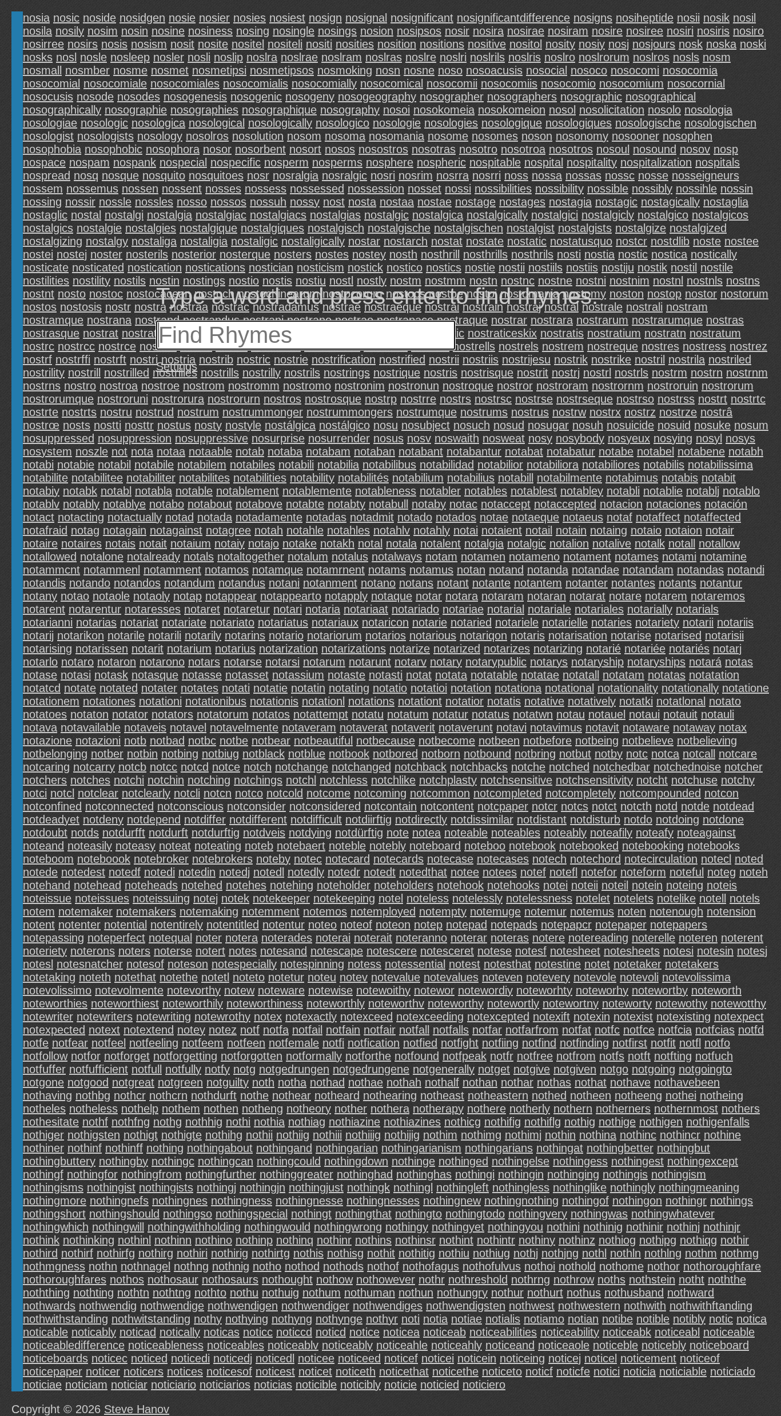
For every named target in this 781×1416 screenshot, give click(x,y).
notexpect (739, 1016)
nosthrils (532, 254)
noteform (643, 872)
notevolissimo (57, 990)
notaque (391, 596)
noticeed (359, 1358)
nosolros (207, 136)
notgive (531, 1069)
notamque (277, 569)
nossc (620, 175)
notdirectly (421, 819)
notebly (387, 845)
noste (707, 241)
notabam (328, 451)
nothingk (368, 1187)
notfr (501, 1056)
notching (209, 780)
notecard (347, 859)
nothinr (334, 1240)
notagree (228, 530)
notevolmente (129, 990)
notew (239, 990)
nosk (691, 44)
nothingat (559, 1148)
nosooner (635, 136)
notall (681, 543)
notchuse (694, 780)
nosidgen (142, 17)
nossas (583, 175)
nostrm (669, 372)
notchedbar (621, 767)
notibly (689, 1319)
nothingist (111, 1187)
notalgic (526, 543)
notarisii (724, 635)
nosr (258, 175)
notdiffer (205, 819)
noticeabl (677, 1332)
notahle (305, 530)
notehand (46, 885)
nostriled (729, 359)
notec (308, 859)
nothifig (502, 1121)
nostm (405, 280)
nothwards (49, 1305)
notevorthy (194, 990)
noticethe (455, 1371)
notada (214, 517)
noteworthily (192, 1003)
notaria (322, 609)
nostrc (38, 346)
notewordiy (485, 990)
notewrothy (222, 1016)
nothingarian (347, 1148)
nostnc (518, 280)
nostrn (707, 372)
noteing (684, 885)
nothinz (577, 1240)
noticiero (484, 1384)
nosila (37, 31)
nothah (403, 1082)
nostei (38, 254)
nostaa (397, 201)
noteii (584, 885)
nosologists (105, 136)
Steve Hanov (136, 1409)
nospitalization (656, 162)
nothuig (280, 1292)
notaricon (385, 622)
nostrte (40, 412)
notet (597, 964)
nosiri (680, 31)
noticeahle (402, 1345)
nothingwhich (56, 1227)
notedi (159, 872)
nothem (181, 1108)
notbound (487, 753)
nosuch (471, 425)
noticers (143, 1371)
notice (364, 1332)
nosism (149, 44)
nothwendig (108, 1305)
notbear (271, 740)
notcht (652, 780)
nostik (652, 267)
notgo (614, 1069)
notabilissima (720, 464)
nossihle (696, 188)
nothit (381, 1253)
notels (745, 898)
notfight (460, 1043)
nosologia (708, 109)
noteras (510, 937)
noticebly (663, 1345)
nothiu (454, 1253)
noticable (45, 1332)
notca (665, 753)
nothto (210, 1292)
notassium (298, 675)
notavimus (556, 727)
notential (125, 924)
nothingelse (520, 1161)
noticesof (229, 1371)
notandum (189, 583)
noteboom (48, 859)
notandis (44, 583)
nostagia (570, 201)
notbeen (499, 740)
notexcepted (498, 1016)
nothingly (632, 1187)
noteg (721, 872)
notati (236, 688)
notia (435, 1319)
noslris (524, 57)
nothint (456, 1240)
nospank (134, 162)
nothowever (385, 1279)
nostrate (143, 333)
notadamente (269, 517)
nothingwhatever (673, 1213)
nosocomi (635, 70)
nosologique (511, 123)
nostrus (530, 412)
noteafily (611, 832)
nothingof (585, 1200)
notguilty (227, 1082)
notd (666, 806)
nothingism (678, 1174)
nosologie (397, 123)
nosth (403, 254)
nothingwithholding (194, 1227)
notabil (114, 464)
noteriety (45, 951)
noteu (322, 977)
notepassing (53, 937)
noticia (639, 1371)
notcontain (390, 806)
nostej (72, 254)
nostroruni (122, 399)
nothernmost (686, 1108)
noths (611, 1279)
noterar (469, 937)
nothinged (463, 1161)
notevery (548, 977)
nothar (517, 1082)
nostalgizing (52, 241)
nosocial (546, 70)
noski (753, 44)
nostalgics (48, 228)
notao (75, 596)
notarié (603, 648)
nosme (130, 70)
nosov (695, 149)
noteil (614, 885)
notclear (98, 793)
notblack (263, 753)
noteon (393, 924)
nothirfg (116, 1253)
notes (243, 951)
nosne (419, 70)
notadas (326, 517)
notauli (717, 714)
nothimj (523, 1135)
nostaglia (725, 201)
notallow (719, 543)
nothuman (369, 1292)
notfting (673, 1056)
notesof (145, 964)
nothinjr (721, 1227)
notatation (714, 675)
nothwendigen (243, 1305)
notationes (109, 701)
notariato (232, 622)
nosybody (580, 438)
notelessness (539, 898)
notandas (700, 569)
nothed (549, 1095)
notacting (81, 517)
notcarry (94, 767)
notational (569, 688)
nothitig (417, 1253)
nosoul (612, 149)
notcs (574, 806)
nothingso (187, 1213)
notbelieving (707, 740)
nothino (213, 1240)
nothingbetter (620, 1148)
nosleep (130, 57)
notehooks (513, 885)
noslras (383, 57)
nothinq (294, 1240)
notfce (639, 1029)
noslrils (487, 57)
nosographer (452, 96)
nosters (293, 254)
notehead (97, 885)
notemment (271, 911)
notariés (689, 648)
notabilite (45, 477)
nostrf (37, 359)
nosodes (138, 96)
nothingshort (54, 1213)
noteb (259, 845)
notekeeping (344, 898)
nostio (244, 280)
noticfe (573, 1371)
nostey (369, 254)
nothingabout (220, 1148)
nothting (93, 1292)
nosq (86, 175)
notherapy (438, 1108)
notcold (284, 793)
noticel (600, 1358)
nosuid (674, 425)
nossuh (268, 201)
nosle (93, 57)
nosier (214, 17)
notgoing (653, 1069)
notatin (308, 688)
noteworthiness (264, 1003)
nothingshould (124, 1213)
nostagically (670, 201)
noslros (651, 57)
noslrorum (604, 57)
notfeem (203, 1043)
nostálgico (344, 425)
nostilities (46, 280)
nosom (304, 136)
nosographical (660, 96)
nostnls (705, 280)
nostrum (198, 412)
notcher (743, 767)
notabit (719, 477)
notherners (623, 1108)
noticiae (42, 1384)
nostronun (413, 385)
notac (463, 504)
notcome (328, 793)
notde (695, 806)
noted (749, 859)
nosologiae (50, 123)
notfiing (500, 1043)
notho (267, 1266)
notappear (231, 596)
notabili (296, 464)
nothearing (390, 1095)
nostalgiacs (278, 215)
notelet (593, 898)
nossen (140, 188)
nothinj (683, 1227)
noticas (222, 1332)
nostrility (44, 372)
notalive (611, 543)
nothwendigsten (465, 1305)
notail (538, 530)
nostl (341, 280)
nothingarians (499, 1148)
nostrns (42, 385)
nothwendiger (315, 1305)
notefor (599, 872)
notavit (602, 727)
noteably (565, 832)
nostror (515, 385)
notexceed (366, 1016)
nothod (302, 1266)
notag (85, 530)
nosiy (592, 44)
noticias (273, 1384)
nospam (89, 162)
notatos (271, 714)
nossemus (92, 188)
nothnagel (145, 1266)
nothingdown (356, 1161)
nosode (95, 96)
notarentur (95, 609)
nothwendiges (388, 1305)
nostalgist (531, 228)
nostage (475, 201)
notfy (217, 1069)
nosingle (293, 31)
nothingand (284, 1148)
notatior (464, 701)
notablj (702, 491)
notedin (197, 872)
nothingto (418, 1213)
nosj (618, 44)
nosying (673, 438)
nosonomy (582, 136)
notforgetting (185, 1056)
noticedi (190, 1358)
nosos (340, 149)
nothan (480, 1082)
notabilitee (97, 477)
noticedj (232, 1358)
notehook (460, 885)
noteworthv (396, 1003)
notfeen (246, 1043)
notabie (75, 464)
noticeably (347, 1345)
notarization (288, 648)
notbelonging (55, 753)
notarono (162, 661)
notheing (721, 1095)
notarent (44, 609)
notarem (666, 596)
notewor (434, 990)
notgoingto (705, 1069)
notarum (324, 661)
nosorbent (260, 149)
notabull (388, 504)
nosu (385, 425)
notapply (346, 596)
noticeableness (166, 1345)
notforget (127, 1056)
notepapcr (566, 924)
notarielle (565, 622)
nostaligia (204, 241)
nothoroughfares (64, 1279)
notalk (650, 543)
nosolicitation (611, 109)
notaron (116, 661)
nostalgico (662, 215)
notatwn (533, 714)
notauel (606, 714)
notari (287, 609)
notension (731, 911)
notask (111, 675)
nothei (681, 1095)
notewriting (163, 1016)
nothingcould (289, 1161)
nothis (308, 1253)
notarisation (577, 635)
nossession (376, 188)
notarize (409, 648)
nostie (480, 267)
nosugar (548, 425)
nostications (215, 267)
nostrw (569, 412)
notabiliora (553, 464)
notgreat (133, 1082)
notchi (129, 780)
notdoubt (45, 832)
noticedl (275, 1358)
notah (268, 530)
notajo (263, 543)
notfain (343, 1029)
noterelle (653, 937)
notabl (116, 491)
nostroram (562, 385)
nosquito (163, 175)
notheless (93, 1108)
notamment (172, 569)
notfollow (45, 1056)
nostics (443, 267)
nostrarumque (667, 320)
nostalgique (208, 228)
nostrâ (716, 412)
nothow (334, 1279)
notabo (166, 504)
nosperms (337, 162)
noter (209, 937)
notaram (502, 596)
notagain (124, 530)
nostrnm (747, 372)
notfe (36, 1043)
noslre (420, 57)
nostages (522, 201)
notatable (494, 675)
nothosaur (173, 1279)
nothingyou (515, 1227)
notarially (649, 609)
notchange (301, 767)
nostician (271, 267)
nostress (704, 346)
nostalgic (386, 215)
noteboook (103, 859)
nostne (555, 280)
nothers (741, 1108)
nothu (244, 1292)
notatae (540, 675)
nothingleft (462, 1187)
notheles (44, 1108)
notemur (545, 911)
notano (378, 583)
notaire (40, 543)
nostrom (204, 385)
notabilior (500, 464)
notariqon (483, 635)
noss (516, 175)
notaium (190, 543)
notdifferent (258, 819)
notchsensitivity (594, 780)
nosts (76, 425)
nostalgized (698, 228)
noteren (698, 937)
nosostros (383, 149)
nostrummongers (349, 412)
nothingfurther (220, 1174)
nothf (95, 1121)
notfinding (584, 1043)
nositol (525, 44)
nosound (654, 149)
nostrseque (584, 399)
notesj (752, 951)
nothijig (402, 1135)
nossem (43, 188)
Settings (176, 366)
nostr (118, 307)
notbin (142, 753)
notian (583, 1319)
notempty (443, 911)
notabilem (201, 464)
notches (90, 780)
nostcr (631, 241)
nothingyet (458, 1227)
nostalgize (640, 228)
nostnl (668, 280)
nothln (625, 1253)
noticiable (683, 1371)
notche (528, 767)
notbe (234, 740)
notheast (442, 1095)
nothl (594, 1253)
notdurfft (123, 832)
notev (354, 977)
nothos (127, 1279)
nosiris (713, 31)
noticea (401, 1332)
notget (494, 1069)
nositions (442, 44)
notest (464, 964)
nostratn (665, 333)
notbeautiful (323, 740)
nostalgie (99, 228)
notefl (563, 872)
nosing (252, 31)
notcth (636, 806)
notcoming (380, 793)
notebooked (589, 845)
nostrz (640, 412)
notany (40, 596)
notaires (81, 543)
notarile (126, 635)
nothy (208, 1319)
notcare (738, 753)
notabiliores (611, 464)
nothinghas (424, 1174)
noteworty (627, 1003)
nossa (547, 175)
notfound (417, 1056)
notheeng (638, 1095)
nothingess (580, 1161)
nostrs (455, 399)
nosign (325, 17)
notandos (137, 583)
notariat (139, 622)
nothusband (634, 1292)
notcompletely (580, 793)
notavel (188, 727)
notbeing (597, 740)
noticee (316, 1358)
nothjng (560, 1253)
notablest (534, 491)
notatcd (42, 688)
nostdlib (670, 241)
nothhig (203, 1121)
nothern (572, 1108)
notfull (147, 1069)
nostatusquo (581, 241)
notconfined (52, 806)
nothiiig (363, 1135)
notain (571, 530)
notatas (667, 675)
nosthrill (440, 254)
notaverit (413, 727)
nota (142, 451)
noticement (648, 1358)
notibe (617, 1319)
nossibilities (503, 188)
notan (471, 569)
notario (286, 635)
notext (104, 1029)
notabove (259, 504)
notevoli (639, 977)
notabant (421, 451)
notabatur (571, 451)
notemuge (495, 911)
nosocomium (631, 83)
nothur (507, 1292)
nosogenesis (195, 96)
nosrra (452, 175)
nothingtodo (475, 1213)
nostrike (611, 359)
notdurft (168, 832)
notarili (164, 635)
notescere (391, 951)
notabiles (252, 464)
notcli (187, 793)
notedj (234, 872)
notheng (262, 1108)
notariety (657, 622)
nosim (102, 31)
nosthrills (485, 254)
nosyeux (629, 438)
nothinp (254, 1240)
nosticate (46, 267)
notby (609, 753)
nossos (228, 201)
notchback (421, 767)
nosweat (504, 438)
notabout (210, 504)
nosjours (653, 44)
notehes (246, 885)
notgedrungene (371, 1069)
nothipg (657, 1240)
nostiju (617, 267)
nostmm (445, 280)
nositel (248, 44)
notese (494, 951)
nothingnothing (521, 1200)
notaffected (712, 517)
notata (451, 675)
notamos (227, 569)
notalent (440, 543)
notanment (330, 583)
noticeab (444, 1332)
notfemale (294, 1043)
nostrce (117, 346)
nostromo (307, 385)
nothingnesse (309, 1200)
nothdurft (214, 1095)
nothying (246, 1319)
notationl (323, 701)
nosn (388, 70)
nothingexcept (702, 1161)
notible (653, 1319)
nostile (716, 267)
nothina (597, 1135)
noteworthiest (125, 1003)
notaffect (658, 517)
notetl (215, 977)
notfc (607, 1029)
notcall (699, 753)
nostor (701, 293)
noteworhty (544, 990)
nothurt (545, 1292)
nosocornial (696, 83)
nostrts (79, 412)
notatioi (429, 688)
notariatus (283, 622)
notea (426, 832)
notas (739, 661)
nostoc (106, 293)
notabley (581, 491)
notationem (51, 701)
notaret (202, 609)
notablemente (317, 491)
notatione (745, 688)
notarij (38, 635)
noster (106, 254)
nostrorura (178, 399)
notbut (575, 753)
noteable (466, 832)
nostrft (110, 359)
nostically (714, 254)
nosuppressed (58, 438)
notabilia (338, 464)
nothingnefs (119, 1200)
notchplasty (448, 780)
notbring (535, 753)
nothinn (173, 1240)
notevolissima (696, 977)
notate (80, 688)
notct (604, 806)
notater (159, 688)
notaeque (535, 517)
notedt (380, 872)
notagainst (176, 530)
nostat (447, 241)
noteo (322, 924)
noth (263, 1082)
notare (625, 596)
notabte (305, 504)
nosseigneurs (705, 175)
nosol (562, 109)
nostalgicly (607, 215)
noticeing (522, 1358)
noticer (103, 1371)
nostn (483, 280)
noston (626, 293)
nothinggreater (296, 1174)
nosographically (62, 109)
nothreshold (478, 1279)
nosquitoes (216, 175)
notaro (77, 661)
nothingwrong (348, 1227)
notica (751, 1319)
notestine (558, 964)
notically (180, 1332)
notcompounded (660, 793)
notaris (528, 635)
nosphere (389, 162)
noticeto (502, 1371)
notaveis (145, 727)
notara (461, 596)
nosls (686, 57)
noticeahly (456, 1345)
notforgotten (251, 1056)
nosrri (486, 175)
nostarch (406, 241)
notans (416, 583)
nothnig (230, 1266)
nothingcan (225, 1161)
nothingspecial (252, 1213)
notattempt (320, 714)
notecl (716, 859)
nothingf (43, 1174)
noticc (258, 1332)
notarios (385, 635)
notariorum (334, 635)
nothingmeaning (699, 1187)
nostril (650, 359)
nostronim (359, 385)
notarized (456, 648)
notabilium (418, 477)
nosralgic (344, 175)
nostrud (155, 412)
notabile (154, 464)
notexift (551, 1016)
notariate (184, 622)
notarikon (80, 635)
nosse (653, 175)
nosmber (87, 70)
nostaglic (45, 215)
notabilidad (447, 464)
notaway (694, 727)
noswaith (457, 438)
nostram (687, 307)
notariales (599, 609)
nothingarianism (421, 1148)
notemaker (85, 911)
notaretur (247, 609)
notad (179, 517)
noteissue (47, 898)
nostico (404, 267)
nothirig (229, 1253)
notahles (348, 530)
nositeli (285, 44)
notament (587, 556)
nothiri (192, 1253)
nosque (120, 175)
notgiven (574, 1069)
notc (637, 753)
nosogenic (256, 96)
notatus (490, 714)
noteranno (421, 937)
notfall (414, 1029)
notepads (514, 924)
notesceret (447, 951)
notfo (717, 1043)
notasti (386, 675)
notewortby (660, 990)
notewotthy (738, 1003)
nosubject (425, 425)
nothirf (77, 1253)
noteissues (102, 898)
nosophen (687, 136)
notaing (608, 530)
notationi (160, 701)
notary (446, 661)
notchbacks (479, 767)
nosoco (589, 70)
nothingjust (316, 1187)
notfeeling (153, 1043)
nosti (569, 254)
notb (135, 740)
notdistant (542, 819)
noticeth (356, 1371)
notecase (450, 859)
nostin (164, 280)
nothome (621, 1266)
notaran (546, 596)
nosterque (245, 254)
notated (118, 688)
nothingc (173, 1161)
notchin (166, 780)
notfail (307, 1029)
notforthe (368, 1056)
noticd (331, 1332)
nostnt (38, 293)
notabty (346, 504)
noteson (188, 964)
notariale (549, 609)
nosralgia (295, 175)
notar (429, 596)
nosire (607, 31)
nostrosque (333, 399)
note (397, 832)
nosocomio (568, 83)
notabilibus (389, 464)
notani (284, 583)
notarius (235, 648)
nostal (86, 215)
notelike (676, 898)
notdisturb (595, 819)
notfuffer (44, 1069)
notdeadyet (51, 819)
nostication (154, 267)
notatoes (45, 714)
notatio (390, 688)
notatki (636, 701)
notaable (210, 451)
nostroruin (672, 385)
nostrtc (748, 399)
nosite (213, 44)
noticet (315, 1371)
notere (548, 937)
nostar (364, 241)
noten (631, 911)
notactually (134, 517)
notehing (291, 885)
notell (712, 898)
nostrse (534, 399)
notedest (83, 872)
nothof (383, 1266)
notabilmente (569, 477)
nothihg (223, 1135)
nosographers (522, 96)
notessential (415, 964)
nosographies (204, 109)
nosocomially (324, 83)
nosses (223, 188)
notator (130, 714)
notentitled (232, 924)
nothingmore (54, 1200)
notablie (663, 491)
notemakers (146, 911)
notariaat (366, 609)
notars (204, 661)
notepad (466, 924)
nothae (365, 1082)
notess (364, 964)
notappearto (290, 596)
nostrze (678, 412)
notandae (595, 569)
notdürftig (359, 832)
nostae (434, 201)
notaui (644, 714)
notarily (203, 635)
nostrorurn (234, 399)
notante (491, 583)
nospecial (183, 162)
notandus (241, 583)
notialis (502, 1319)
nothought (287, 1279)
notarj (727, 648)
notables (485, 491)
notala (401, 543)
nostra (150, 307)
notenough (676, 911)
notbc (202, 740)
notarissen (101, 648)
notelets (633, 898)
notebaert (301, 845)
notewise (330, 990)
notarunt (370, 661)
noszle (91, 451)
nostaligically (313, 241)
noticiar (129, 1384)
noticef (401, 1358)
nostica (669, 254)
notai (465, 530)
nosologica (158, 123)
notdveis (264, 832)
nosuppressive (211, 438)
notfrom (576, 1056)
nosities (355, 44)
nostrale (602, 307)
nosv (419, 438)
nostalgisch (336, 228)
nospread (46, 175)
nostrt (712, 399)
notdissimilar (482, 819)
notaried (471, 622)
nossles (154, 201)
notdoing (677, 819)
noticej (564, 1358)
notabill (515, 477)
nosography (350, 109)
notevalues (451, 977)
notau (570, 714)
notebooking (653, 845)
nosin (134, 31)
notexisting (683, 1016)
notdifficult (316, 819)
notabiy (41, 491)
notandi (745, 569)
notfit (663, 1043)
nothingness (241, 1200)
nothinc (638, 1135)
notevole (594, 977)
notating (349, 688)
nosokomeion (511, 109)
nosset (424, 188)
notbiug (220, 753)
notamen (483, 556)
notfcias (715, 1029)
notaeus (583, 517)
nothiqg (698, 1240)
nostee (741, 241)
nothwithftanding (711, 1305)
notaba (285, 451)
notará (705, 661)
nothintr (496, 1240)
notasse (202, 675)
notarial (505, 609)
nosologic (104, 123)
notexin (591, 1016)
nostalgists (585, 228)
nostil (684, 267)
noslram (341, 57)
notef (533, 872)
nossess (265, 188)
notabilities (259, 477)
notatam (623, 675)
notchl (301, 780)
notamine (723, 556)
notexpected (54, 1029)
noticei (437, 1358)
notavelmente (244, 727)
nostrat (100, 333)
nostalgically (497, 215)
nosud (508, 425)
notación (725, 504)
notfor (86, 1056)
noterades (286, 937)
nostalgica (437, 215)
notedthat (423, 872)
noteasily (89, 845)
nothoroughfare (722, 1266)
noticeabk (627, 1332)
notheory (308, 1108)
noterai (333, 937)
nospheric (441, 162)
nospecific (235, 162)
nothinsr (415, 1240)
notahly (431, 530)
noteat (175, 845)
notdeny (103, 819)
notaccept (506, 504)
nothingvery (537, 1213)
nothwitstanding (150, 1319)
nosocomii (452, 83)
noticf (539, 1371)
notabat (524, 451)
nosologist (48, 136)
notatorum (223, 714)
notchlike (393, 780)
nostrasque (51, 333)
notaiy (229, 543)
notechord (595, 859)
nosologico (342, 123)
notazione (47, 740)
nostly (371, 280)
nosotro (478, 149)
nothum (321, 1292)
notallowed (50, 556)
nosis (114, 44)
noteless (428, 898)
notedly (306, 872)
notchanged (361, 767)
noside (99, 17)
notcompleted (507, 793)
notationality (627, 688)
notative (544, 701)
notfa (276, 1029)
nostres (660, 346)
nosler (168, 57)
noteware (281, 990)
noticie (400, 1384)
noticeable (729, 1332)
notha (292, 1082)
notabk (80, 491)
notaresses (153, 609)
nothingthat (363, 1213)
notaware (646, 727)
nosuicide (630, 425)
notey (191, 1029)
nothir (734, 1240)
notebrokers (222, 859)
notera (241, 937)
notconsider (256, 806)
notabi (38, 464)
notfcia (675, 1029)
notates (199, 688)
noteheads (151, 885)
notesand (283, 951)
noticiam (86, 1384)
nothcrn (168, 1095)
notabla (153, 491)
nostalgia (169, 215)
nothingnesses (383, 1200)
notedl (268, 872)
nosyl (709, 438)
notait (153, 543)
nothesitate (51, 1121)
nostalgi (124, 215)
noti (410, 1319)
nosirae (525, 31)
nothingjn (262, 1187)
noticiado (732, 1371)
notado (414, 517)
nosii (688, 17)
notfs (611, 1056)
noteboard (435, 845)
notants (677, 583)
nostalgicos (720, 215)
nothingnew (452, 1200)
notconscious (190, 806)
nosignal (366, 17)
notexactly (311, 1016)
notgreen (180, 1082)
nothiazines (412, 1121)
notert (210, 951)
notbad (167, 740)
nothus (584, 1292)
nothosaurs (230, 1279)
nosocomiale (115, 83)
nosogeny (309, 96)
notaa (171, 451)
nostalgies (150, 228)
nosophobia (52, 149)
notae (494, 517)
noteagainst (706, 832)
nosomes (495, 136)
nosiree (644, 31)
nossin (736, 188)
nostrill (84, 372)
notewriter (48, 1016)
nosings (337, 31)
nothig (579, 1121)
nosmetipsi (219, 70)
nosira (488, 31)
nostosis (81, 307)
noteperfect (116, 937)
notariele (517, 622)
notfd (751, 1029)
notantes (633, 583)
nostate (485, 241)
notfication (374, 1043)
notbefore (547, 740)
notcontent (447, 806)
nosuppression (135, 438)
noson (536, 136)
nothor (663, 1266)
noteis (722, 885)
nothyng (292, 1319)
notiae (466, 1319)
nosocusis (48, 96)
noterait (373, 937)
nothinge (413, 1161)
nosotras (434, 149)
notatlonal (681, 701)
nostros (282, 399)
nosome (448, 136)
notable (194, 491)
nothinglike (580, 1187)
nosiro (748, 31)
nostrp (381, 399)
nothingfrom (151, 1174)
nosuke (712, 425)
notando (89, 583)
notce (226, 767)
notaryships (656, 661)
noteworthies (55, 1003)
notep (428, 924)
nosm (717, 57)
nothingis (625, 1174)
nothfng (130, 1121)
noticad (137, 1332)
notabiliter (151, 477)
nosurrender (339, 438)
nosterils (147, 254)
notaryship (597, 661)
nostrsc (493, 399)
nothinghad (365, 1174)
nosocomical (391, 83)
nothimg (481, 1135)
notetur (286, 977)
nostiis (582, 267)
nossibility (559, 188)
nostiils (545, 267)
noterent (742, 937)
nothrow (573, 1279)
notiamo (544, 1319)
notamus (431, 569)
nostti (107, 425)
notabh (745, 451)
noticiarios (225, 1384)
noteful (687, 872)
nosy (540, 438)
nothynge (339, 1319)
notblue (306, 753)
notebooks (713, 845)
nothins (373, 1240)
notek (235, 898)
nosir (457, 31)
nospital (543, 162)
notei (555, 885)
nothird (40, 1253)
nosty (208, 425)
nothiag (306, 1121)
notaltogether (250, 556)
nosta (362, 201)
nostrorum (728, 385)
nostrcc (76, 346)
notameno (534, 556)
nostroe (160, 385)
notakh (337, 543)
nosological (217, 123)
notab (250, 451)
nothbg (92, 1095)
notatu (368, 714)
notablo (741, 491)
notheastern (498, 1095)
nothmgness (54, 1266)
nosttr (139, 425)
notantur (721, 583)
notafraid (45, 530)
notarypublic (496, 661)
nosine (168, 31)
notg (244, 1069)
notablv (41, 504)
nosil (744, 17)
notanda (547, 569)
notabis (680, 477)
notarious (432, 635)
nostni (591, 280)
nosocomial (51, 83)
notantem (538, 583)
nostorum (744, 293)
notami (679, 556)
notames (637, 556)
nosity (560, 44)
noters (134, 951)
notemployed (383, 911)
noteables (515, 832)
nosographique (279, 109)
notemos (325, 911)
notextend (148, 1029)
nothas (554, 1082)
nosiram (568, 31)
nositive (487, 44)
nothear (291, 1095)
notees (500, 872)
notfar (487, 1029)
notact (38, 517)
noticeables (235, 1345)
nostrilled (126, 372)
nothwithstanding (65, 1319)
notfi (333, 1043)
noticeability (569, 1332)
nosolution (258, 136)
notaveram (309, 727)
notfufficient (98, 1069)
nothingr (686, 1200)
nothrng (530, 1279)
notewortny (571, 1003)
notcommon (440, 793)
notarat (587, 596)
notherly (529, 1108)
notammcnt (51, 569)
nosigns (592, 17)
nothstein (652, 1279)
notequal (170, 937)
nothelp (139, 1108)
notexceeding (430, 1016)
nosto (72, 293)
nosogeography (377, 96)
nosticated (98, 267)
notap (187, 596)
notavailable (91, 727)
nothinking (88, 1240)
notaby (429, 504)
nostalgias (335, 215)
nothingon (637, 1200)
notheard (337, 1095)
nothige (617, 1121)
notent (39, 924)
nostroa (118, 385)
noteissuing (161, 898)
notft (639, 1056)
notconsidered (325, 806)
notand (506, 569)
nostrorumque (58, 399)
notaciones (673, 504)
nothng (191, 1266)
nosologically (280, 123)
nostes (332, 254)
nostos (40, 307)
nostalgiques (272, 228)
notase (40, 675)
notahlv (391, 530)
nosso (192, 201)
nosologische (648, 123)
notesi (678, 951)
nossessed (317, 188)
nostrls (631, 372)
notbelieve (648, 740)
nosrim (416, 175)
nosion (376, 31)
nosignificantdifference (513, 17)
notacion (621, 504)
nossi (458, 188)
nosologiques (578, 123)
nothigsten (93, 1135)
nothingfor (92, 1174)
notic (721, 1319)
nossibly (652, 188)
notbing (179, 753)
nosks (38, 57)
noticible (316, 1384)
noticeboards (55, 1358)
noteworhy (602, 990)
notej (205, 898)
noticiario (173, 1384)
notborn (440, 753)
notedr (344, 872)
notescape (336, 951)
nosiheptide (645, 17)
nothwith (645, 1305)
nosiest (287, 17)
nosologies (451, 123)
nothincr (680, 1135)
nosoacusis (494, 70)
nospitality (592, 162)
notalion (569, 543)
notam (441, 556)
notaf (619, 517)
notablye (124, 504)
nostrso (635, 399)
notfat (576, 1029)
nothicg (462, 1121)
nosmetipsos (282, 70)
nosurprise (278, 438)
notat (419, 675)
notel (390, 898)
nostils (130, 280)
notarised (678, 635)
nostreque (612, 346)
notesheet (575, 951)
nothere (486, 1108)
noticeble (615, 1345)
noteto (249, 977)
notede (40, 872)
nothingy (406, 1227)
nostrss (676, 399)
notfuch (714, 1056)
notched (569, 767)
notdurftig (216, 832)
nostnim (629, 280)
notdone (723, 819)
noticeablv (293, 1345)
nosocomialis (255, 83)
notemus (592, 911)
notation (471, 688)
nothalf (442, 1082)
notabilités (363, 477)
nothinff (124, 1148)
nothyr (382, 1319)
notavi (511, 727)
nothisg (345, 1253)
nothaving (47, 1095)
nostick (365, 267)
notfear (70, 1043)
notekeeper (281, 898)
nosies (249, 17)
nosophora (173, 149)
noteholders (403, 885)
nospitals (717, 162)
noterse (173, 951)
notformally (314, 1056)
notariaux (335, 622)
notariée (645, 648)
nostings (204, 280)
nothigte (181, 1135)
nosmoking (344, 70)
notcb (132, 767)
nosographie (136, 109)
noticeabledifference (74, 1345)
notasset (247, 675)
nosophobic (113, 149)
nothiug (491, 1253)
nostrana (109, 320)
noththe (727, 1279)
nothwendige (172, 1305)
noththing (46, 1292)
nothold (577, 1266)
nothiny (537, 1240)
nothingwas (599, 1213)
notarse (243, 661)
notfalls (451, 1029)
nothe (254, 1095)
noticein (476, 1358)
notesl (38, 964)
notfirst (629, 1043)
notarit (148, 648)
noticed (149, 1358)
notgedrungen (294, 1069)
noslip (228, 57)
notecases (503, 859)
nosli (199, 57)
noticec (109, 1358)
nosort (305, 149)
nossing (42, 201)
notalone (101, 556)
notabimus (631, 477)
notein (647, 885)
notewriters (105, 1016)
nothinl (134, 1240)
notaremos (718, 596)
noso (450, 70)
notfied (420, 1043)
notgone (43, 1082)
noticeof (700, 1358)
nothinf (84, 1148)
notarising (47, 648)
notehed (201, 885)
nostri (144, 359)
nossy (305, 201)
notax (733, 727)
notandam (648, 569)
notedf (125, 872)
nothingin (521, 1174)
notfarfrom (532, 1029)
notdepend (154, 819)
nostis (277, 280)
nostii (512, 267)
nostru (116, 412)
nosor (217, 149)
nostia (599, 254)
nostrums (484, 412)
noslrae (299, 57)
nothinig (603, 1227)
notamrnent (335, 569)
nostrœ (41, 425)
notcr (544, 806)
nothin (560, 1135)
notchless (344, 780)
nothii (259, 1135)
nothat (591, 1082)
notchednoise (687, 767)
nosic (66, 17)
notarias (96, 622)
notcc (163, 767)
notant (453, 583)
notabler (440, 491)
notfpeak (465, 1056)
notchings (258, 780)
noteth (95, 977)
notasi (76, 675)
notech (549, 859)
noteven (502, 977)
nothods (343, 1266)
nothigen (661, 1121)
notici (606, 1371)
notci (35, 793)
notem (39, 911)
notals (199, 556)
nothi (238, 1121)
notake (299, 543)
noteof (356, 924)
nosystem (47, 451)
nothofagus (431, 1266)
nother (350, 1108)
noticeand (510, 1345)
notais (120, 543)
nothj (525, 1253)
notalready (153, 556)
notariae (463, 609)
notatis (504, 701)
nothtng (172, 1292)
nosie (182, 17)
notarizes (507, 648)
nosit (182, 44)
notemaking (209, 911)
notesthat (507, 964)
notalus (350, 556)
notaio (646, 530)
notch (258, 767)
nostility (91, 280)
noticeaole (563, 1345)
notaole (111, 596)
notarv (411, 661)
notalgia (484, 543)
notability (312, 477)
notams (387, 569)
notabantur (474, 451)
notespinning (312, 964)
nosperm (286, 162)
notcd (195, 767)
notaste (346, 675)
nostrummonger (262, 412)
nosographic (591, 96)
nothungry (462, 1292)
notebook (532, 845)
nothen (221, 1108)
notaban (374, 451)
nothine (722, 1135)
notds (85, 832)
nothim (440, 1135)
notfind (539, 1043)
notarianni (48, 622)
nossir (80, 201)
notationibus (215, 701)
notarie (429, 622)
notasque (155, 675)
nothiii (327, 1135)
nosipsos (419, 31)
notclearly (146, 793)
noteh (753, 872)
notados (456, 517)
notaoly (151, 596)
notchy (738, 780)
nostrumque (426, 412)
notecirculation (661, 859)
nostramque (53, 320)
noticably (93, 1332)
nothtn (133, 1292)
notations (371, 701)
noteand (43, 845)
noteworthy (456, 1003)
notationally (690, 688)
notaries (611, 622)
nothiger (43, 1135)
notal (370, 543)
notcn (218, 793)
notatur (450, 714)
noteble (347, 845)
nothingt (311, 1213)
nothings (731, 1200)
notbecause (385, 740)
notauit (680, 714)
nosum (751, 425)
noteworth (716, 990)
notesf (531, 951)
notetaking (49, 977)
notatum (408, 714)
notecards (398, 859)
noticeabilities (503, 1332)
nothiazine (354, 1121)
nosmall (42, 70)
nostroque (468, 385)
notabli (623, 491)
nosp (726, 149)
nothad (327, 1082)
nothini (563, 1227)
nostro (80, 385)
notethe (179, 977)
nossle (115, 201)
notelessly (477, 898)
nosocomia (690, 70)
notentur (283, 924)
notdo (638, 819)
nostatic (527, 241)
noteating (217, 845)
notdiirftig (368, 819)
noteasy (135, 845)
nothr (432, 1279)
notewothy (681, 1003)
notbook (349, 753)
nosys (740, 438)
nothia (269, 1121)
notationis (274, 701)
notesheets (632, 951)
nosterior (194, 254)
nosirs (82, 44)
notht (691, 1279)
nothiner (43, 1148)
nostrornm (618, 385)
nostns (743, 280)
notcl (62, 793)
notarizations (353, 648)
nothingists (166, 1187)
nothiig (292, 1135)
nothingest (637, 1161)
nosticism (320, 267)
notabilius (471, 477)
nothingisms (53, 1187)
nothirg (155, 1253)
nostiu (311, 280)
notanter (586, 583)
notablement (247, 491)
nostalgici (554, 215)
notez (223, 1029)
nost (334, 201)
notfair (380, 1029)
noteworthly (335, 1003)
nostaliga (154, 241)
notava (40, 727)
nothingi (475, 1174)
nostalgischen (468, 228)
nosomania (396, 136)
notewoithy (383, 990)
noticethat (404, 1371)
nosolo (664, 109)
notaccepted (565, 504)
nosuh (587, 425)
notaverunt (466, 727)
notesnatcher (90, 964)
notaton (89, 714)
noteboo (484, 845)
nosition (396, 44)
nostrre (418, 399)
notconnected (119, 806)
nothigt (140, 1135)
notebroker (161, 859)
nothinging (573, 1174)
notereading (598, 937)
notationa (518, 688)
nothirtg (271, 1253)
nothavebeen (687, 1082)
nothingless (520, 1187)
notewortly (513, 1003)
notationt (420, 701)
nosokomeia (444, 109)
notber (107, 753)
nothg (167, 1121)
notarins (245, 635)
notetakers (692, 964)
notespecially (244, 964)
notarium (189, 648)
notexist (633, 1016)
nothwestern (589, 1305)
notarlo (40, 661)
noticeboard (719, 1345)
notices (185, 1371)
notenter (79, 924)
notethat (135, 977)
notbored (395, 753)
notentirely (176, 924)
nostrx (605, 412)
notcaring (46, 767)
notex (268, 1016)
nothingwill (118, 1227)
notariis (735, 622)
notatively (592, 701)
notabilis (663, 464)
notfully (183, 1069)
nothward (690, 1292)
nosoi (396, 109)
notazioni (98, 740)
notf (250, 1029)
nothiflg (542, 1121)
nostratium (614, 333)
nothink (41, 1240)
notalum (308, 556)
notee (465, 872)
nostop (664, 293)
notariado (415, 609)
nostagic (616, 201)
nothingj (216, 1187)
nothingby (123, 1161)
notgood (88, 1082)
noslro (559, 57)
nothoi (539, 1266)
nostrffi (72, 359)
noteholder (343, 885)
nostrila (686, 359)
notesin (715, 951)
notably (81, 504)
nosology (159, 136)
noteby (273, 859)
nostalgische (399, 228)
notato (725, 701)
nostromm (254, 385)
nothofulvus (492, 1266)
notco (249, 793)
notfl (690, 1043)
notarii (698, 622)
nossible (607, 188)
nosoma (345, 136)
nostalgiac (221, 215)
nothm (701, 1253)
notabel (655, 451)
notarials (697, 609)
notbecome (447, 740)
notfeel (108, 1043)
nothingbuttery (59, 1161)
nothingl (413, 1187)
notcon (721, 793)
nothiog (617, 1240)
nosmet (170, 70)
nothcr (130, 1095)
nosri (382, 175)
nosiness (210, 31)
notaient (501, 530)
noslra (261, 57)
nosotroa (523, 149)
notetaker (637, 964)
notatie (270, 688)
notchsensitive (516, 780)
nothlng (663, 1253)
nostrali (644, 307)
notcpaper (502, 806)
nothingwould (277, 1227)
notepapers (678, 924)
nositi (319, 44)
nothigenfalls (718, 1121)
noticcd (294, 1332)
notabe (616, 451)
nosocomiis (509, 83)
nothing (165, 1148)
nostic (633, 254)
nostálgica (290, 425)
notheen (590, 1095)
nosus (388, 438)
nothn (103, 1266)
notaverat (364, 727)
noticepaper (52, 1371)
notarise (631, 635)
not (119, 451)
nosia (36, 17)
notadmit (372, 517)
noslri (453, 57)
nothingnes (180, 1200)
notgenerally (444, 1069)
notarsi (282, 661)
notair (720, 530)
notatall (581, 675)
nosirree (43, 44)
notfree (535, 1056)
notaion (683, 530)
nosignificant (421, 17)
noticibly (360, 1384)
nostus (174, 425)
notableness (385, 491)
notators (172, 714)
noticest (275, 1371)
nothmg (739, 1253)
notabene (701, 451)
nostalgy (107, 241)
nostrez (748, 346)
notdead (733, 806)
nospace (44, 162)
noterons (92, 951)
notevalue (395, 977)
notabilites (204, 477)
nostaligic (254, 241)
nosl (66, 57)
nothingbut (683, 1148)
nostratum (715, 333)
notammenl (111, 569)
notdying (310, 832)
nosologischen (720, 123)
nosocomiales (185, 83)
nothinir (644, 1227)
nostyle (243, 425)
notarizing (558, 648)
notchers (45, 780)
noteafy (655, 832)
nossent (182, 188)
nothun (416, 1292)
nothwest (532, 1305)
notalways (397, 556)
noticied (439, 1384)
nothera (389, 1108)
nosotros (571, 149)
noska (721, 44)
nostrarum (602, 320)
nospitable (495, 162)
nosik (716, 17)
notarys (549, 661)
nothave (630, 1082)
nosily (69, 31)
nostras (725, 320)
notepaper (621, 924)
